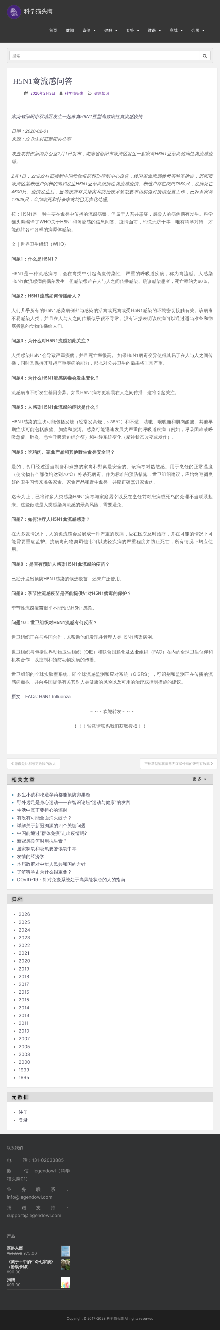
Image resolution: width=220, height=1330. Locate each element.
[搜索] (205, 55)
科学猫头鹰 (74, 93)
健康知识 (101, 93)
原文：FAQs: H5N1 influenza (41, 696)
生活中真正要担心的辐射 (42, 810)
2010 (24, 1031)
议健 (86, 30)
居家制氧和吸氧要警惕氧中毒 (46, 848)
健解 (108, 30)
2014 (24, 1008)
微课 (152, 30)
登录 (23, 1120)
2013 (24, 1015)
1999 (24, 1070)
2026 (24, 914)
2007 (24, 1038)
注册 (23, 1112)
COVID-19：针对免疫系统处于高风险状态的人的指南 (71, 879)
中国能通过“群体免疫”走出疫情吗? (52, 833)
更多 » (199, 779)
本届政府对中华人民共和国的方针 (51, 864)
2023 (24, 937)
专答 (130, 30)
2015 (24, 1000)
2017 (24, 984)
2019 (24, 969)
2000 (24, 1062)
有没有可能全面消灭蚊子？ (44, 818)
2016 (24, 992)
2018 (24, 976)
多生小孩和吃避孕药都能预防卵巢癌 (53, 794)
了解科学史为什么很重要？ (44, 872)
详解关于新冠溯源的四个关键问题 (51, 825)
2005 (24, 1046)
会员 (195, 30)
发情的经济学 (30, 856)
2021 (24, 953)
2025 (24, 922)
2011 (23, 1023)
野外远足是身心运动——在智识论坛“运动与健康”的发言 (73, 802)
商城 (174, 30)
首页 (53, 30)
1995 (24, 1077)
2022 (24, 945)
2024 (24, 930)
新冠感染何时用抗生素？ (42, 841)
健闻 (70, 30)
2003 (24, 1054)
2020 (24, 961)
